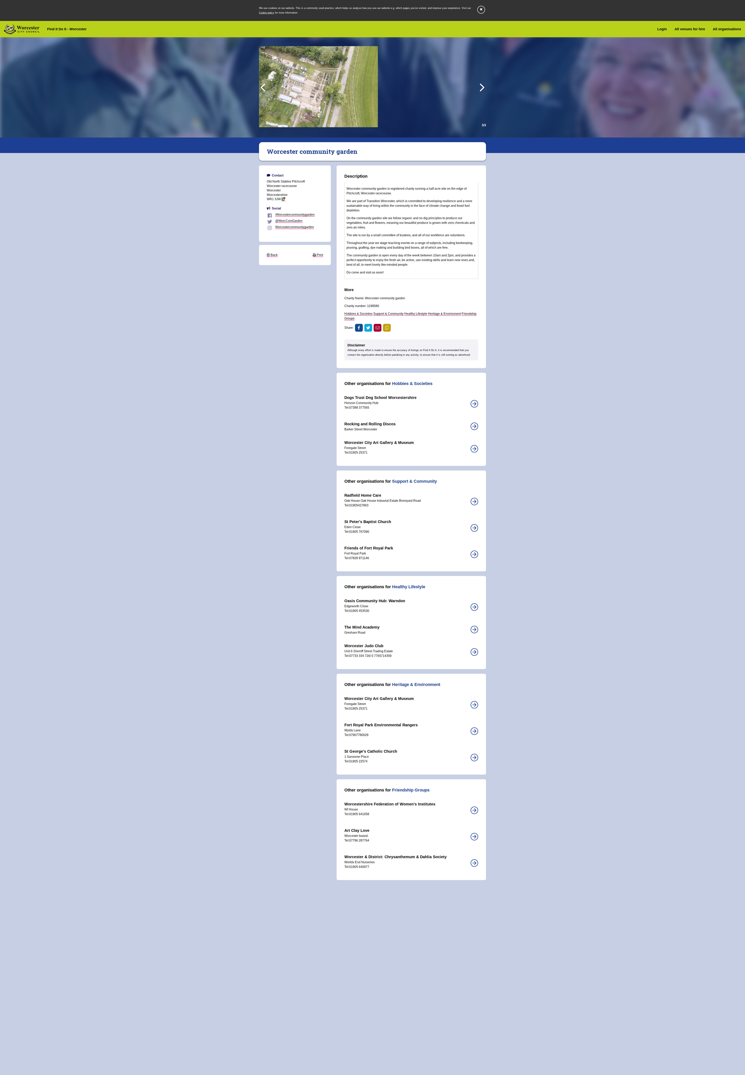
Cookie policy (266, 12)
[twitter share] (368, 328)
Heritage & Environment (444, 313)
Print (319, 255)
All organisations (727, 29)
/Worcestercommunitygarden (295, 214)
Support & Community (388, 313)
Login (662, 29)
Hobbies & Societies (358, 313)
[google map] (283, 199)
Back (274, 255)
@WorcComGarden (288, 220)
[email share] (377, 328)
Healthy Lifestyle (415, 313)
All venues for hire (690, 29)
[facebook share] (359, 328)
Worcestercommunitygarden (294, 227)
